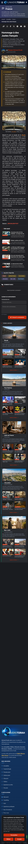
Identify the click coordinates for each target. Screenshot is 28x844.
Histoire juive (7, 342)
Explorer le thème (13, 370)
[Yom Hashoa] (14, 380)
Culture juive (6, 775)
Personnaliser (14, 835)
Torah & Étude (7, 769)
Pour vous (6, 813)
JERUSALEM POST (12, 223)
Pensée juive (6, 772)
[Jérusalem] (14, 475)
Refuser (8, 839)
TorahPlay (6, 800)
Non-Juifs (7, 530)
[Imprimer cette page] (24, 26)
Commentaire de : (6, 299)
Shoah (23, 135)
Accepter (19, 839)
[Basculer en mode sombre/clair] (26, 2)
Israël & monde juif (8, 484)
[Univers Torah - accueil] (14, 731)
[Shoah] (14, 332)
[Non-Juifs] (14, 522)
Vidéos (5, 781)
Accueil (3, 19)
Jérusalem (13, 131)
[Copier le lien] (4, 26)
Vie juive (5, 788)
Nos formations (7, 809)
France (13, 19)
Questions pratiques (8, 806)
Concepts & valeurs (8, 532)
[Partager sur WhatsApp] (7, 26)
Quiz (4, 803)
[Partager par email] (21, 26)
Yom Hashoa (8, 388)
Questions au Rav (8, 784)
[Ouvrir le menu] (2, 2)
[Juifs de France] (14, 427)
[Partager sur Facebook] (10, 26)
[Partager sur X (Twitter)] (14, 26)
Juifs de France (9, 435)
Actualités (8, 19)
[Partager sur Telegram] (17, 26)
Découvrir (6, 797)
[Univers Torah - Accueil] (14, 2)
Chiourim (5, 778)
